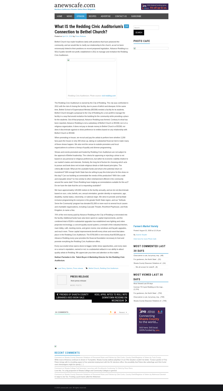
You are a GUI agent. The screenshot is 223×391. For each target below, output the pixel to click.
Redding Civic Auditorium (109, 268)
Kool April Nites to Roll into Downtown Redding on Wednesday (111, 297)
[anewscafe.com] (75, 7)
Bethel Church (94, 268)
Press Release (80, 36)
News (69, 16)
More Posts (76, 285)
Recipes (92, 16)
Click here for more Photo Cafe (145, 239)
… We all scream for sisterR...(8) (146, 267)
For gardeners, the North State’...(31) (147, 259)
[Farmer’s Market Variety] (151, 134)
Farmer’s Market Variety (146, 226)
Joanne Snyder (141, 235)
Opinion (80, 16)
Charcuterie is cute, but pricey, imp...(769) (149, 297)
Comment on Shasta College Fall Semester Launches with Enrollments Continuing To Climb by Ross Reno (94, 368)
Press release (78, 268)
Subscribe (136, 16)
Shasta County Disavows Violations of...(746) (150, 301)
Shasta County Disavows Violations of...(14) (150, 263)
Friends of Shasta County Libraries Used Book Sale (72, 296)
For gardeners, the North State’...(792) (148, 293)
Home (59, 16)
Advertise (106, 16)
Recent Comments (67, 352)
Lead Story (62, 268)
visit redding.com (109, 96)
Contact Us (121, 16)
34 (126, 26)
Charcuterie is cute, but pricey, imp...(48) (148, 255)
